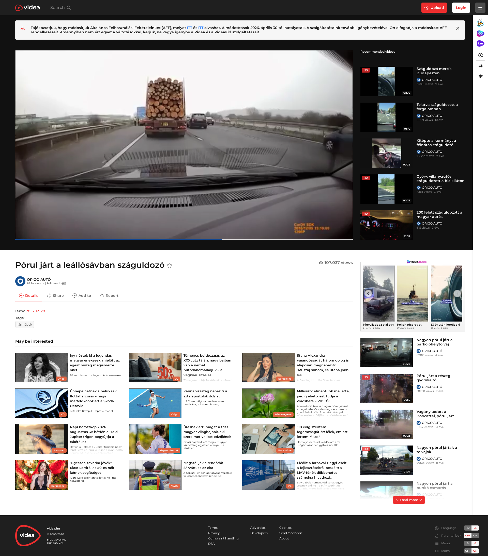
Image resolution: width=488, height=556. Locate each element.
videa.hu (53, 528)
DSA (211, 544)
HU (468, 528)
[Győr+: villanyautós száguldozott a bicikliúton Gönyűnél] (386, 189)
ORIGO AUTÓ (432, 80)
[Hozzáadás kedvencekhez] (169, 265)
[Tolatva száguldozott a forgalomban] (386, 117)
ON (475, 535)
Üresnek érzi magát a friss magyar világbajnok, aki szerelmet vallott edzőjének (207, 432)
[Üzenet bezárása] (458, 28)
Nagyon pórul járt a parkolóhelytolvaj (435, 342)
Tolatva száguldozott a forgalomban (437, 106)
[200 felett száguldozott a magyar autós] (386, 225)
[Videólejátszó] (184, 145)
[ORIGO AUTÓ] (419, 80)
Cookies (285, 528)
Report (112, 295)
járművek (25, 324)
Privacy (214, 533)
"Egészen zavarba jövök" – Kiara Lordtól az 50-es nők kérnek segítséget (92, 468)
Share (58, 295)
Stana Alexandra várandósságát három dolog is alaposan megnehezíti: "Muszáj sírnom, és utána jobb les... (323, 365)
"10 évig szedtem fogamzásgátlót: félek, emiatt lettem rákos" (322, 432)
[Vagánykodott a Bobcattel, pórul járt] (386, 424)
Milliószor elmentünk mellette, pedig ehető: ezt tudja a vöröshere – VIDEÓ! (323, 396)
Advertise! (258, 528)
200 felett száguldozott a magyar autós (439, 214)
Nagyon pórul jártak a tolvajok (437, 449)
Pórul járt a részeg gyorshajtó (433, 377)
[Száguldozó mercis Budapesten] (386, 81)
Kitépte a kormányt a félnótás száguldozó (436, 142)
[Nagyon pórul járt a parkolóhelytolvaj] (386, 352)
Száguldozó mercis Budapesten (434, 70)
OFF (467, 550)
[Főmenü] (480, 8)
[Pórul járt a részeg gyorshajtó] (386, 388)
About (284, 538)
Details (31, 295)
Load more (409, 500)
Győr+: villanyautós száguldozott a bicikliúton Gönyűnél (441, 180)
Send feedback (290, 533)
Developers (259, 533)
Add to (85, 295)
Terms (213, 528)
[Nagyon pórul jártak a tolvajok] (386, 460)
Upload (437, 7)
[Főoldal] (27, 8)
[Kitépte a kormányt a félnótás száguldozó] (386, 153)
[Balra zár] (467, 543)
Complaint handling (223, 538)
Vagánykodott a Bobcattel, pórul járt (435, 413)
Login (461, 7)
